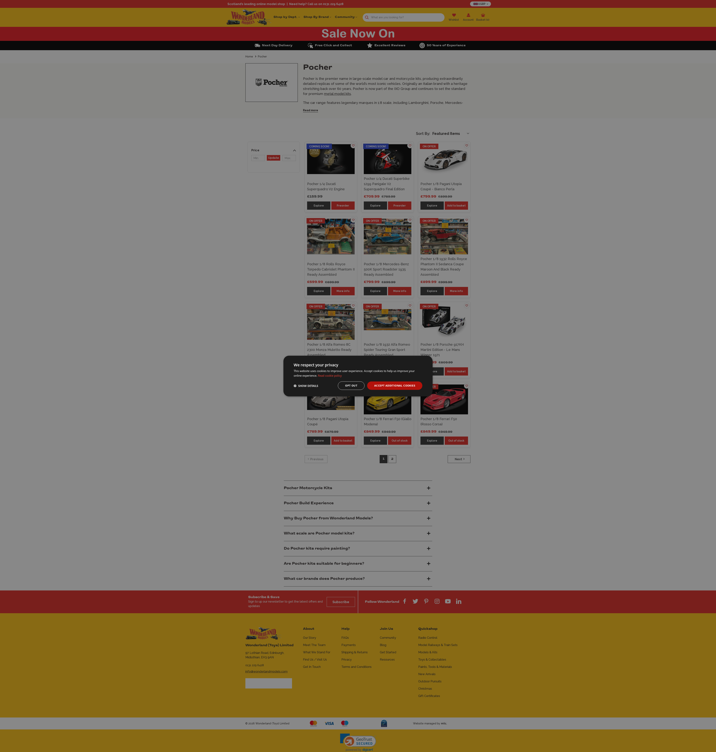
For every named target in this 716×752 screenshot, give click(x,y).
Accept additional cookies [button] (394, 385)
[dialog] (358, 376)
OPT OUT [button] (351, 385)
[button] (306, 385)
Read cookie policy (330, 375)
